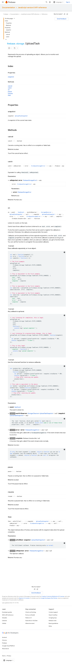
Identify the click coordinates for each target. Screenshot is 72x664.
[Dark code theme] (64, 252)
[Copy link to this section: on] (11, 208)
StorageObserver (46, 212)
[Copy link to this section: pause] (14, 467)
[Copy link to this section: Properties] (17, 73)
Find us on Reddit (30, 615)
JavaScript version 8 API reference (32, 7)
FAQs (50, 626)
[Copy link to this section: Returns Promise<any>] (24, 200)
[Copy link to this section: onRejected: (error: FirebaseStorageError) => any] (43, 180)
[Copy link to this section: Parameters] (17, 176)
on (9, 90)
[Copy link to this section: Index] (15, 66)
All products (5, 648)
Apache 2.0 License (24, 598)
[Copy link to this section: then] (13, 517)
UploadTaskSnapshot (21, 116)
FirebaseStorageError (38, 166)
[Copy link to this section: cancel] (15, 137)
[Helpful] (64, 14)
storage (20, 43)
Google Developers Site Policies (48, 598)
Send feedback (61, 19)
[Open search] (46, 2)
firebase (11, 43)
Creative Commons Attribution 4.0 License (52, 596)
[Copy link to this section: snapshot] (17, 112)
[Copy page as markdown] (14, 48)
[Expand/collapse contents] (14, 18)
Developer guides (7, 612)
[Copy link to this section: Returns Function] (21, 445)
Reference (44, 14)
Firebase (6, 14)
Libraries (4, 620)
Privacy (9, 655)
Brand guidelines (53, 623)
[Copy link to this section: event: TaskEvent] (22, 407)
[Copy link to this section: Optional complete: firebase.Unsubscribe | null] (41, 438)
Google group (53, 618)
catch (10, 88)
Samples (4, 618)
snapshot (11, 77)
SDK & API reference (7, 615)
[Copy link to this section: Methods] (15, 82)
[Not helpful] (67, 14)
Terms (3, 655)
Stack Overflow (53, 615)
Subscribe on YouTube (31, 620)
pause (10, 92)
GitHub (4, 623)
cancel (10, 86)
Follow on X (28, 618)
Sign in (68, 2)
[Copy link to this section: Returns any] (21, 196)
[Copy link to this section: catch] (14, 162)
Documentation (8, 7)
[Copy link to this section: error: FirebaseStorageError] (33, 192)
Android (4, 637)
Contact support (53, 612)
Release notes (52, 620)
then (9, 95)
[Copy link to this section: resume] (15, 492)
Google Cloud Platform (8, 646)
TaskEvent (21, 212)
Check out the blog (30, 612)
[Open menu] (3, 2)
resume (10, 93)
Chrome (4, 640)
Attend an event (29, 623)
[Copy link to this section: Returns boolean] (20, 149)
